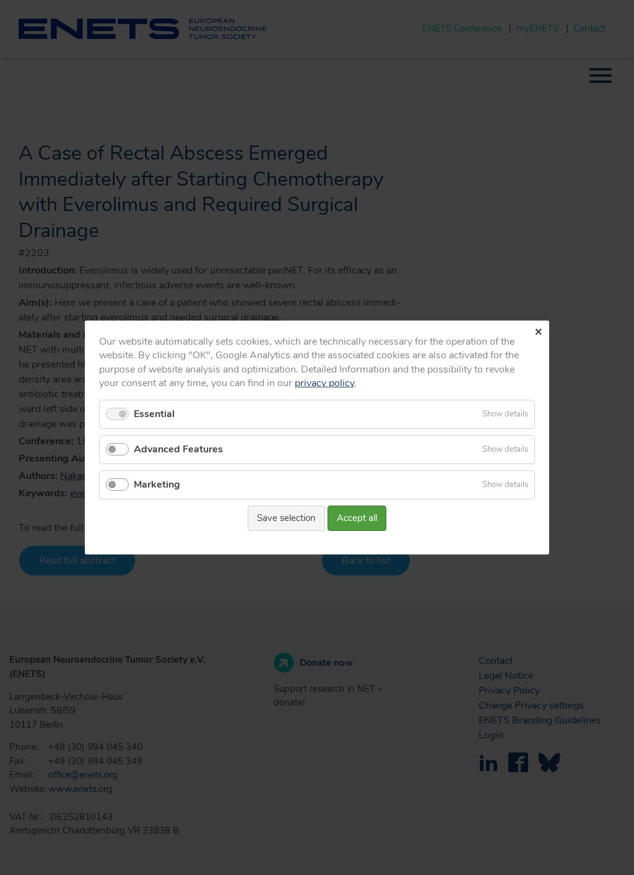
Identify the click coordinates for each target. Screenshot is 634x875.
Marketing (157, 484)
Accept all (357, 518)
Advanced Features (178, 449)
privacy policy (324, 383)
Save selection (286, 518)
